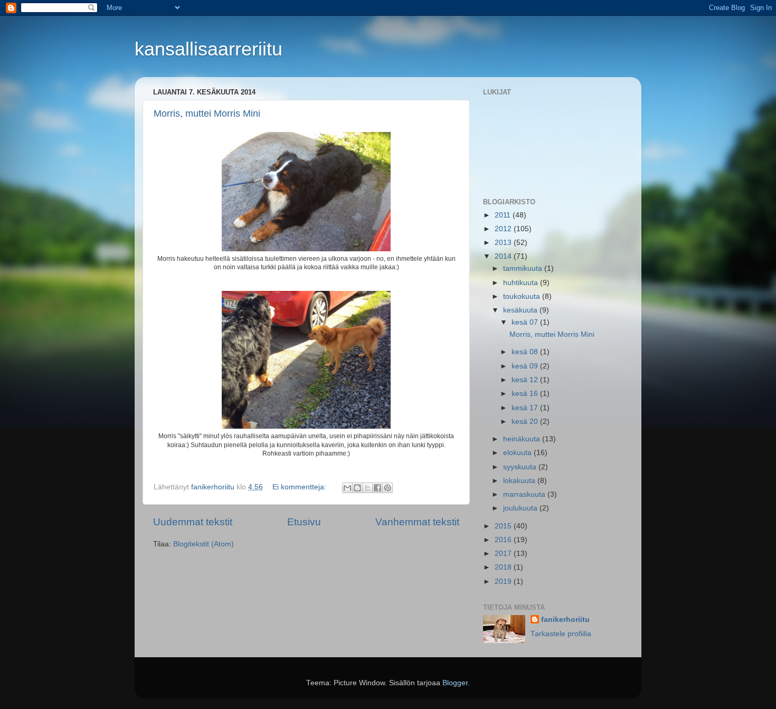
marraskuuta (525, 494)
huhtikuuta (521, 283)
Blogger (455, 683)
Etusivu (304, 521)
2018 (504, 567)
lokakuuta (520, 481)
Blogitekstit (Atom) (203, 544)
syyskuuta (520, 467)
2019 (504, 581)
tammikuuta (523, 268)
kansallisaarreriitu (208, 49)
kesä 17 (526, 408)
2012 (504, 229)
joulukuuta (521, 508)
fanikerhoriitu (565, 619)
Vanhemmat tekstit (417, 521)
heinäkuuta (522, 439)
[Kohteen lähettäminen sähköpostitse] (347, 488)
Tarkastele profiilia (561, 634)
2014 (504, 256)
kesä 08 (526, 352)
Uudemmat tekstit (192, 521)
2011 (504, 215)
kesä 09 (526, 366)
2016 (504, 540)
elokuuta (518, 453)
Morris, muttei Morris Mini (207, 113)
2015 (504, 526)
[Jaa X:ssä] (367, 488)
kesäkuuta (521, 310)
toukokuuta (522, 296)
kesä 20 (526, 422)
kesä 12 (526, 380)
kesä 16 (526, 394)
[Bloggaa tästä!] (357, 488)
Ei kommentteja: (300, 487)
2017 (504, 553)
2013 (504, 243)
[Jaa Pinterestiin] (387, 488)
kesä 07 (526, 322)
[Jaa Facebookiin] (377, 488)
